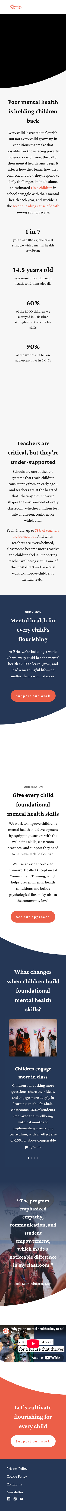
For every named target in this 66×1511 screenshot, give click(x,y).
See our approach (22, 66)
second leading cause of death (36, 206)
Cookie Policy (17, 1476)
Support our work (33, 696)
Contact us (15, 1484)
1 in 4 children (41, 187)
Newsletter (15, 1492)
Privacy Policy (17, 1468)
